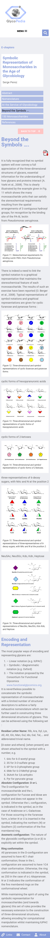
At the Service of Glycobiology (19, 104)
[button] (45, 33)
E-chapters (7, 47)
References (8, 122)
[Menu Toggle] (21, 31)
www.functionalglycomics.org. (24, 685)
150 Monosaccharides (15, 116)
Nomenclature (10, 98)
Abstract (7, 93)
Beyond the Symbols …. (15, 110)
